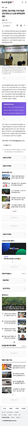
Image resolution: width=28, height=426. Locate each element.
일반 (6, 7)
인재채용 (16, 412)
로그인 (4, 408)
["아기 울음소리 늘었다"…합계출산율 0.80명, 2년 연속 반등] (6, 208)
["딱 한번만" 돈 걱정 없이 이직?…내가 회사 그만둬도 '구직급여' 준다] (7, 392)
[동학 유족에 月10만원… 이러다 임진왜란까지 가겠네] (7, 377)
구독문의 (10, 415)
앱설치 (10, 408)
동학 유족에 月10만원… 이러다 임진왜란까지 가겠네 (19, 375)
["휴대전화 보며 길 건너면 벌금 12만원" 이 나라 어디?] (7, 369)
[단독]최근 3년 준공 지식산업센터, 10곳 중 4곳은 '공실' (18, 198)
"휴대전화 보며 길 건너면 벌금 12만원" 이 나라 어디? (19, 367)
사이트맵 (23, 408)
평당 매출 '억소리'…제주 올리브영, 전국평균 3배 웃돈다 (18, 184)
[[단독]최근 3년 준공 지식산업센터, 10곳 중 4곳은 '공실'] (6, 201)
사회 (3, 7)
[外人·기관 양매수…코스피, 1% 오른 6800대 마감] (6, 194)
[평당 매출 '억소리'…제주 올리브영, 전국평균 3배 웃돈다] (6, 186)
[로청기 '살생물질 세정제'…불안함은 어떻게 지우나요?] (7, 385)
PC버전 (17, 408)
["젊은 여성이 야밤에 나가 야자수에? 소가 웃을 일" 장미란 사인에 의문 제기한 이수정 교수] (22, 340)
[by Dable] (23, 346)
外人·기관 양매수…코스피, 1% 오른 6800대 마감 (18, 191)
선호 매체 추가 (7, 25)
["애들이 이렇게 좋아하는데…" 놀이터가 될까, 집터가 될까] (6, 179)
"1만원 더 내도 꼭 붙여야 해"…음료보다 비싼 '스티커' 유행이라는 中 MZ (14, 113)
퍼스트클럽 (4, 415)
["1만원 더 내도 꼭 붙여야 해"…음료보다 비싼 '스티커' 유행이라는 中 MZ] (22, 317)
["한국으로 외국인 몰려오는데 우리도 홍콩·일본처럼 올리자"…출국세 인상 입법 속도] (22, 324)
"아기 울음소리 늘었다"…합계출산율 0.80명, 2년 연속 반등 (18, 205)
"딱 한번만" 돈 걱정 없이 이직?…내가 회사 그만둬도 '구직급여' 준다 (19, 390)
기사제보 (15, 415)
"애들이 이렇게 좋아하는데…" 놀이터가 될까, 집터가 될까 (18, 177)
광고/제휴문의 (10, 412)
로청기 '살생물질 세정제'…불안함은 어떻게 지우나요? (19, 382)
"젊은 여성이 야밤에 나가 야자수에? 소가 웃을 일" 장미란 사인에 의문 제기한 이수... (14, 110)
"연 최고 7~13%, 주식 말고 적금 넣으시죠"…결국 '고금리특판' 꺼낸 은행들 (14, 107)
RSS (19, 415)
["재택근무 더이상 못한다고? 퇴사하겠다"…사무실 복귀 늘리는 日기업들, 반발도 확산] (22, 332)
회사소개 (3, 412)
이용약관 (12, 417)
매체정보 (18, 417)
